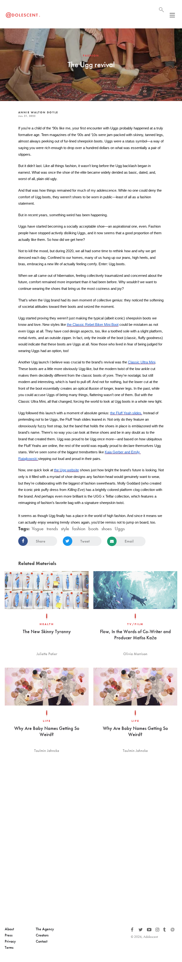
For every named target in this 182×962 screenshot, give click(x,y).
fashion (78, 528)
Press (9, 935)
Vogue (38, 528)
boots (93, 528)
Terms (9, 947)
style (65, 528)
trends (52, 528)
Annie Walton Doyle (38, 112)
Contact (41, 941)
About (9, 929)
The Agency (45, 929)
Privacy (10, 941)
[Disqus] (91, 842)
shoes (106, 528)
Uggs (120, 528)
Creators (42, 935)
